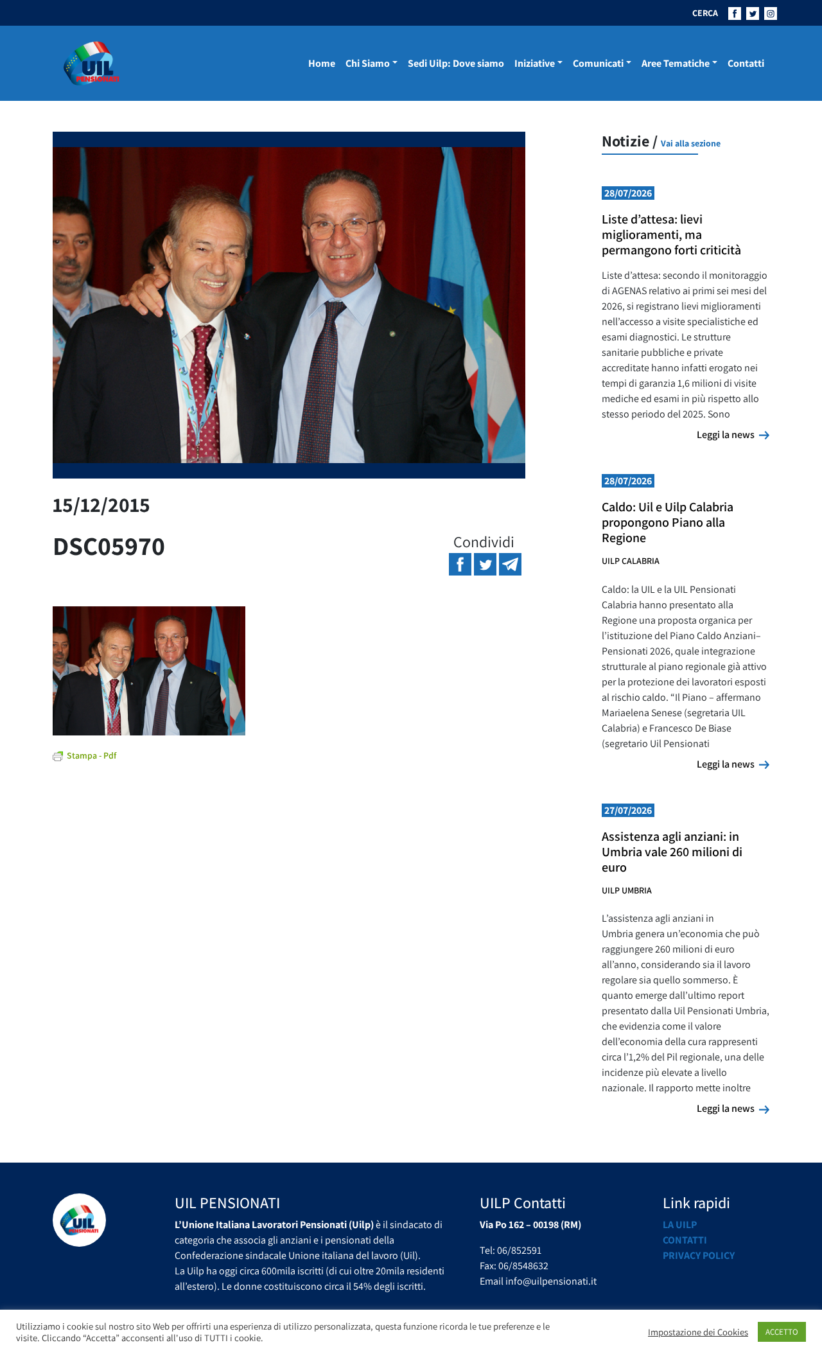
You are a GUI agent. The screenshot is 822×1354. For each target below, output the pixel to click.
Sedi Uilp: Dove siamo (456, 63)
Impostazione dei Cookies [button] (698, 1332)
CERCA (705, 13)
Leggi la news (733, 434)
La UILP (680, 1224)
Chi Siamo (367, 63)
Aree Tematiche (676, 63)
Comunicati (598, 63)
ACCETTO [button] (781, 1331)
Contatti (746, 63)
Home (321, 63)
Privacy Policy (699, 1255)
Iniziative (534, 63)
